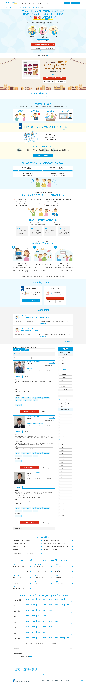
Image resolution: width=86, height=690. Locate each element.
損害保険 (46, 3)
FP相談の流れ (34, 673)
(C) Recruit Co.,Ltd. (23, 680)
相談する (29, 411)
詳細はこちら (55, 74)
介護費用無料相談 (26, 670)
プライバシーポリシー (49, 680)
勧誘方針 (67, 680)
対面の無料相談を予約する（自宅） (43, 44)
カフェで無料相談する (49, 48)
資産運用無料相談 (17, 668)
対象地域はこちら (43, 50)
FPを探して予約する (30, 300)
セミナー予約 (27, 3)
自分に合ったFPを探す (43, 155)
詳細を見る (44, 411)
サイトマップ (42, 680)
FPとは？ (16, 673)
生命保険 (40, 3)
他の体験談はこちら (69, 341)
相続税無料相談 (17, 670)
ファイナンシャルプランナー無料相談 (21, 665)
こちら (30, 656)
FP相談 (21, 3)
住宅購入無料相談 (17, 669)
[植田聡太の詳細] (19, 422)
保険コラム (34, 3)
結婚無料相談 (34, 670)
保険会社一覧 (45, 674)
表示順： (15, 357)
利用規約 (56, 680)
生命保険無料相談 (26, 668)
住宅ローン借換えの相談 (27, 669)
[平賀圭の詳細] (19, 478)
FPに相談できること (26, 673)
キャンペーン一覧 (59, 665)
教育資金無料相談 (34, 669)
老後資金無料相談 (34, 668)
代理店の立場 (62, 680)
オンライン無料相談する (36, 48)
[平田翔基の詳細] (19, 367)
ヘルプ (72, 680)
